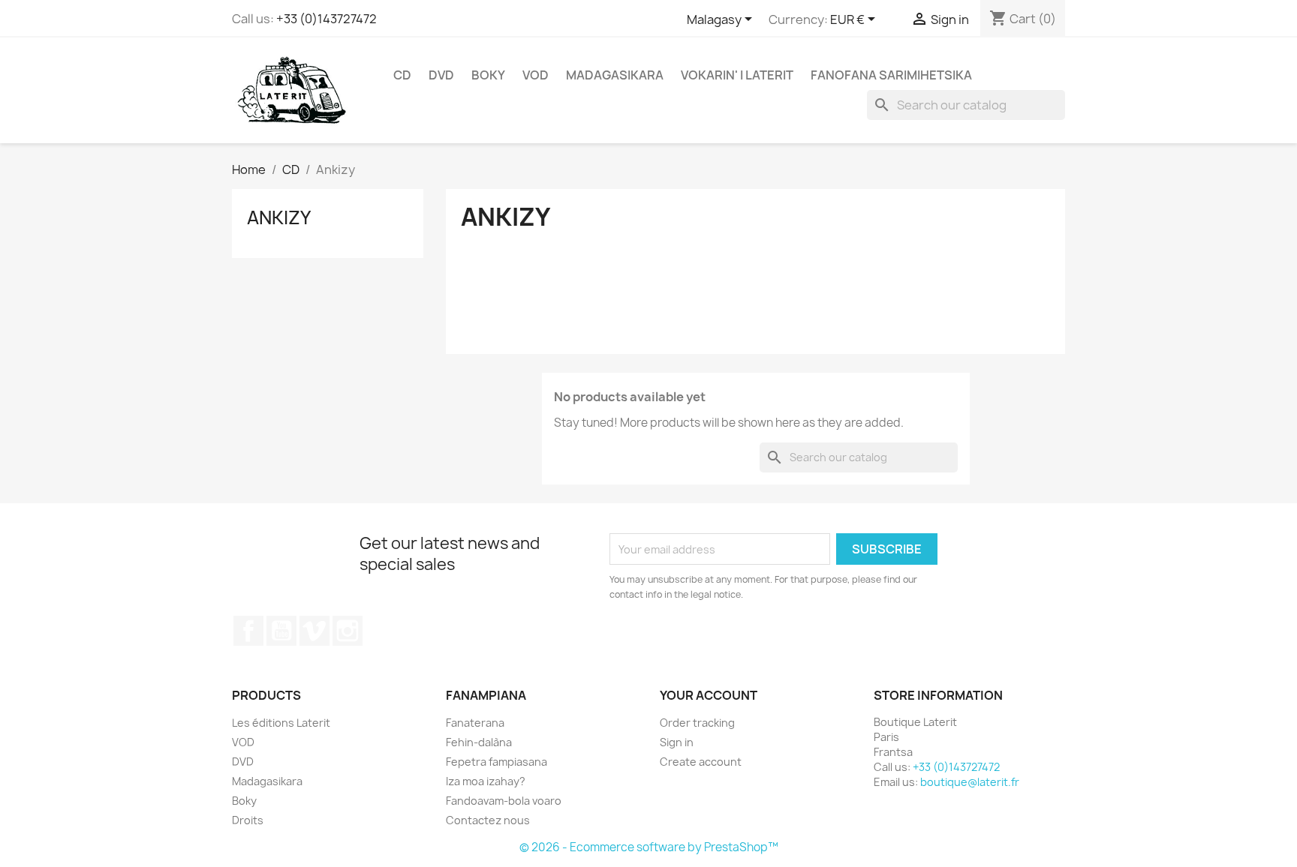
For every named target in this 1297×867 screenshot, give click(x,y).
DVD (441, 75)
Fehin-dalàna (479, 742)
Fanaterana (475, 723)
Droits (247, 820)
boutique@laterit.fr (969, 782)
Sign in (677, 742)
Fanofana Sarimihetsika (891, 75)
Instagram (348, 631)
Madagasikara (615, 75)
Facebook (248, 631)
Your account (708, 695)
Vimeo (314, 631)
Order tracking (697, 723)
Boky (488, 75)
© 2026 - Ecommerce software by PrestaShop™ (648, 847)
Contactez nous (488, 820)
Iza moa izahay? (485, 781)
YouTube (281, 631)
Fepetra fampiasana (496, 761)
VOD (535, 75)
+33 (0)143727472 (326, 18)
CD (402, 75)
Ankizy (279, 217)
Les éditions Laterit (281, 723)
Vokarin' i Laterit (737, 75)
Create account (701, 761)
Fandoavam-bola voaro (503, 801)
